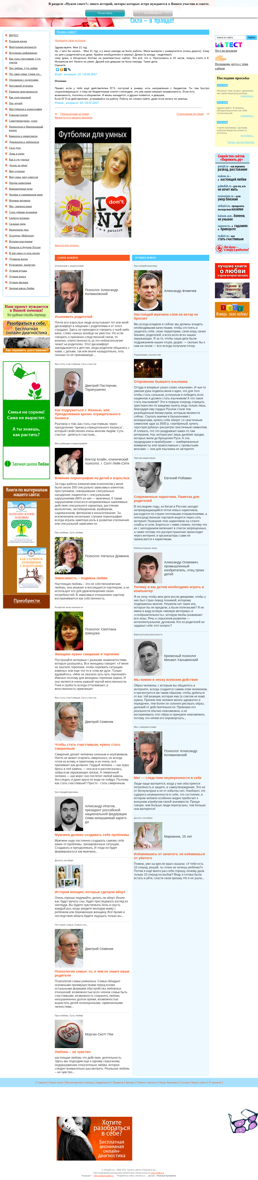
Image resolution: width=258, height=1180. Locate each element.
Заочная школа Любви (21, 288)
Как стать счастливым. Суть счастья (75, 364)
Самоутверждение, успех (23, 120)
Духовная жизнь (18, 259)
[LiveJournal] (69, 69)
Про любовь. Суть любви (69, 532)
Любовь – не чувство (73, 1052)
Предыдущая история (74, 114)
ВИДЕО (13, 35)
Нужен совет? (67, 32)
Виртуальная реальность (148, 634)
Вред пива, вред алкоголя (23, 177)
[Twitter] (57, 69)
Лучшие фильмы (18, 282)
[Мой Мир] (65, 69)
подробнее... (247, 96)
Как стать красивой (20, 97)
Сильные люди (17, 224)
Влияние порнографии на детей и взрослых (92, 478)
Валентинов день (19, 229)
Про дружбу (16, 103)
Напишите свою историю (70, 40)
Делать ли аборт (64, 860)
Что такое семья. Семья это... (71, 925)
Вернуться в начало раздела (73, 117)
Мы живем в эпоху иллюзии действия (166, 680)
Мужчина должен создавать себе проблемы (92, 835)
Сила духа (15, 147)
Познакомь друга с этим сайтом (231, 66)
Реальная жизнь (18, 41)
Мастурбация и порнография (71, 443)
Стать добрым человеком (23, 212)
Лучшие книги (17, 276)
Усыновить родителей (73, 317)
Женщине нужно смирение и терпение (87, 654)
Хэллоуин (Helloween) (21, 235)
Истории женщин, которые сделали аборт (90, 892)
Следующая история (190, 114)
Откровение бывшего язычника (161, 382)
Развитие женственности (69, 607)
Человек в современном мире (26, 194)
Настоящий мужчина (66, 792)
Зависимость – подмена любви (81, 578)
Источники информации (23, 53)
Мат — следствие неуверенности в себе (168, 778)
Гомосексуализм (18, 115)
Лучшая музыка (18, 270)
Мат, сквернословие (145, 727)
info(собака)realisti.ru (104, 1176)
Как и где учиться (19, 159)
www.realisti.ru (157, 1173)
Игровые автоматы (19, 200)
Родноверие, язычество (147, 355)
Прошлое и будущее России (25, 247)
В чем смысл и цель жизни (24, 253)
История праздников (20, 241)
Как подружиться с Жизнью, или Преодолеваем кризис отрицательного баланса (88, 414)
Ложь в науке (16, 153)
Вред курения (17, 171)
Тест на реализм (226, 50)
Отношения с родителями (69, 266)
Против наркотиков (144, 458)
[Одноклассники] (61, 69)
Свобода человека (19, 218)
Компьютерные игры (145, 548)
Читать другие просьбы (240, 142)
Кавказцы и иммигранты (23, 136)
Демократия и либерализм (24, 142)
